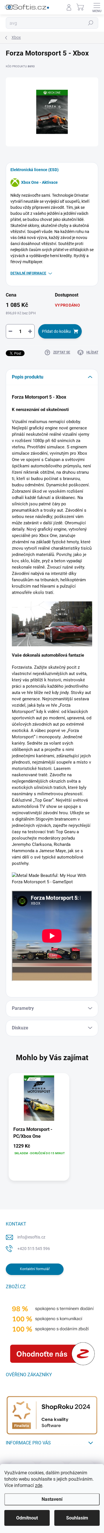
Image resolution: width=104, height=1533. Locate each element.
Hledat (91, 23)
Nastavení (52, 1499)
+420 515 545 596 (33, 1248)
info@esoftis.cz (31, 1237)
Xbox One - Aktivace (39, 182)
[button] (39, 1149)
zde (38, 1485)
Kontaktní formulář (35, 1269)
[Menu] (97, 7)
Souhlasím (77, 1518)
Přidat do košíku (56, 331)
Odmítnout (27, 1518)
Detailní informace (28, 273)
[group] (52, 1129)
